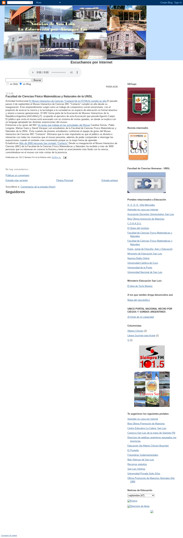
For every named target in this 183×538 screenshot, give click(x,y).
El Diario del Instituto (138, 228)
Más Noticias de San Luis (140, 459)
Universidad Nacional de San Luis (144, 272)
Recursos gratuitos (137, 464)
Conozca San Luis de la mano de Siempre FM (151, 433)
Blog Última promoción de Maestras (145, 219)
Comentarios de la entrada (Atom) (38, 186)
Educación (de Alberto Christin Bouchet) (148, 445)
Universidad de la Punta (139, 267)
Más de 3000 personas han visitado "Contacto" (43, 143)
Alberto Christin (135, 331)
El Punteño (133, 450)
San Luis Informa (136, 469)
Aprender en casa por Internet (142, 209)
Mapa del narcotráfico (138, 300)
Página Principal (64, 180)
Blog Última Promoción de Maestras (146, 423)
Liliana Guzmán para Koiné (141, 335)
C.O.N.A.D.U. (134, 223)
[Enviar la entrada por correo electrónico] (64, 157)
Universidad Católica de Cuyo (142, 263)
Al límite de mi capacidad (140, 317)
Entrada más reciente (17, 180)
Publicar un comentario (17, 175)
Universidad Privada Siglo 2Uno (143, 473)
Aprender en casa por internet (142, 419)
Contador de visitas (9, 535)
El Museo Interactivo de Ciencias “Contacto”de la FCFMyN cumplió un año (68, 101)
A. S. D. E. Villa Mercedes (141, 205)
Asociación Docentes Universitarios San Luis (150, 214)
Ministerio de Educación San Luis (144, 253)
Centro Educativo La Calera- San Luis (146, 428)
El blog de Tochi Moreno (139, 286)
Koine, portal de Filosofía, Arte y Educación (149, 249)
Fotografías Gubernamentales (142, 455)
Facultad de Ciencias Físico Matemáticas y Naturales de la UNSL (49, 96)
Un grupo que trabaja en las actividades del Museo (64, 125)
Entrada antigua (110, 180)
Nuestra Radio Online (138, 258)
